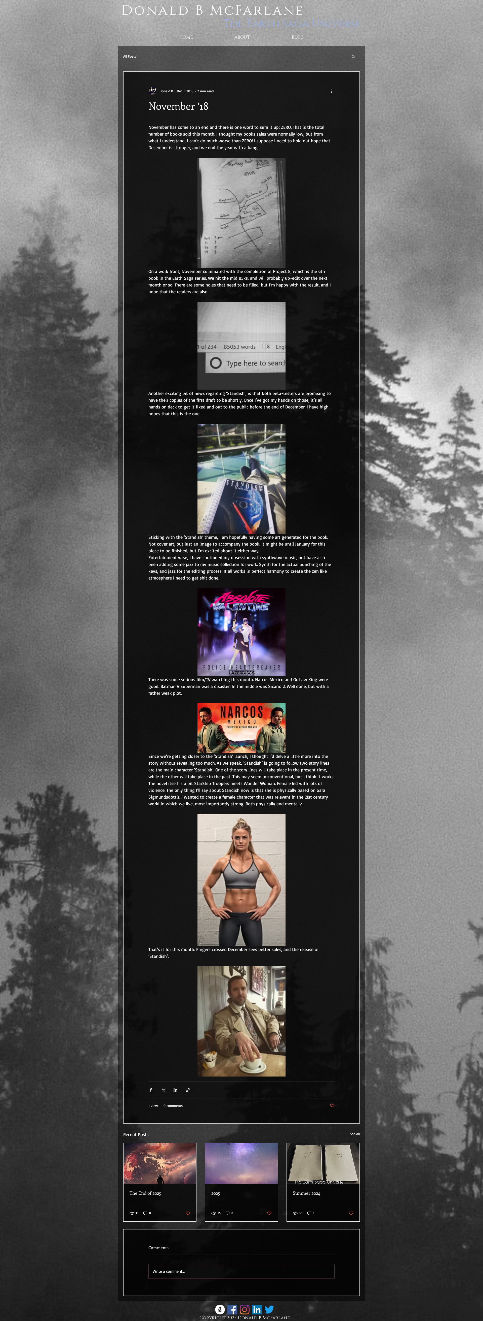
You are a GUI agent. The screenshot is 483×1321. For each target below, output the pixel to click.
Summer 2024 (306, 1193)
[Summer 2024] (323, 1163)
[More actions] (332, 91)
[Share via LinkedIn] (175, 1090)
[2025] (241, 1163)
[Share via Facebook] (150, 1090)
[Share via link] (187, 1090)
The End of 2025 (145, 1193)
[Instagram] (245, 1309)
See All (355, 1134)
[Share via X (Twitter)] (163, 1090)
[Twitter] (269, 1309)
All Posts (129, 56)
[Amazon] (220, 1309)
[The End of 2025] (160, 1163)
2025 (215, 1193)
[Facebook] (232, 1309)
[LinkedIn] (257, 1309)
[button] (353, 56)
